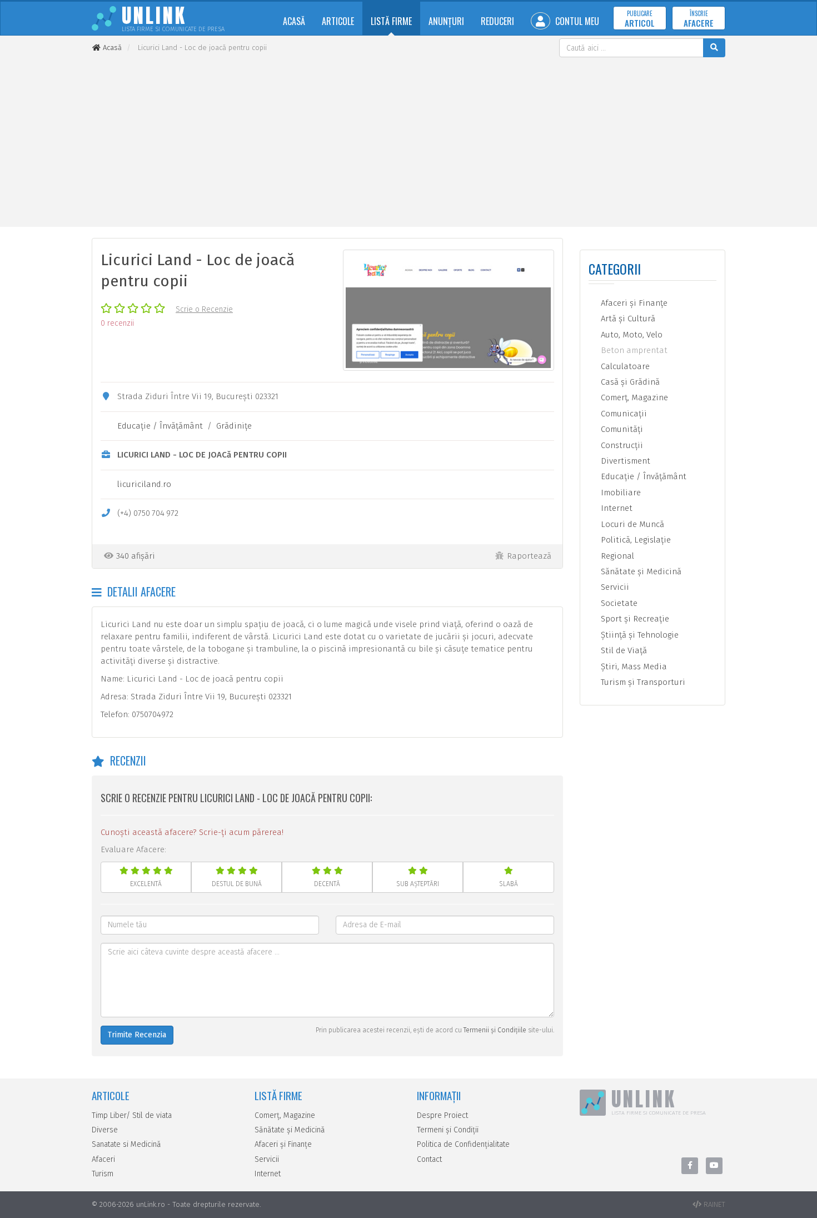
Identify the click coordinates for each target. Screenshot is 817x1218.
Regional (616, 556)
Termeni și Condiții (448, 1130)
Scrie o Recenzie (204, 309)
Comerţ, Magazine (633, 397)
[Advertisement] (408, 140)
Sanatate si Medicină (126, 1144)
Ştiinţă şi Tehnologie (639, 635)
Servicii (614, 587)
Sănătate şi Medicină (640, 571)
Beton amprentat (633, 350)
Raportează (529, 556)
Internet (615, 508)
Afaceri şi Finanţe (633, 303)
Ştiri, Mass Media (633, 667)
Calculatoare (624, 366)
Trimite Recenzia (137, 1035)
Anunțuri (446, 21)
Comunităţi (621, 429)
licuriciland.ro (144, 484)
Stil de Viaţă (623, 650)
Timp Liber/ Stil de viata (132, 1115)
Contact (429, 1159)
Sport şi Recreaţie (634, 619)
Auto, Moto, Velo (630, 335)
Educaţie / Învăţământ (160, 426)
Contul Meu (576, 21)
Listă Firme (391, 21)
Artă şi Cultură (627, 319)
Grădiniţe (234, 426)
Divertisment (624, 461)
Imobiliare (620, 493)
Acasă (294, 21)
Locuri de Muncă (631, 524)
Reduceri (497, 21)
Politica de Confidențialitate (463, 1144)
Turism (102, 1174)
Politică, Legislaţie (635, 540)
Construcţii (621, 445)
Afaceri (103, 1159)
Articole (338, 21)
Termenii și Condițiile (495, 1030)
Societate (618, 603)
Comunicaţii (623, 414)
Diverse (105, 1130)
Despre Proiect (442, 1115)
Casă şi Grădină (629, 382)
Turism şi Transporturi (642, 682)
